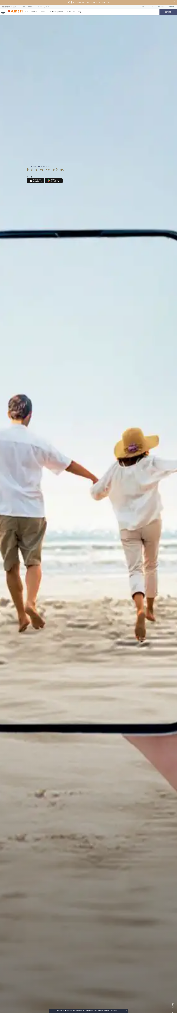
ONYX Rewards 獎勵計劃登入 (156, 7)
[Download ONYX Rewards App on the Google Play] (54, 181)
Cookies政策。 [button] (115, 1010)
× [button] (126, 1011)
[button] (10, 7)
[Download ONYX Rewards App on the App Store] (36, 181)
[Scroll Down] (173, 1006)
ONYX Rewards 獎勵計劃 (55, 12)
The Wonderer (70, 12)
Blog (79, 12)
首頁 (26, 12)
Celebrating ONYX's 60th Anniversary (91, 2)
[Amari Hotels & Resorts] (15, 11)
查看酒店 (34, 12)
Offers (43, 12)
